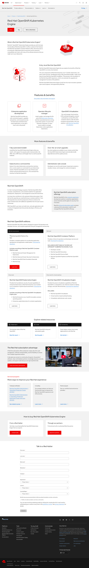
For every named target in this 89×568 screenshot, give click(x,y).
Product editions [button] (18, 8)
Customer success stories (64, 543)
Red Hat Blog (36, 561)
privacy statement (59, 504)
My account (18, 530)
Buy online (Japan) (34, 531)
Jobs (75, 545)
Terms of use (17, 565)
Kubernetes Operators (47, 118)
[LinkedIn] (60, 520)
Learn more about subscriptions (17, 365)
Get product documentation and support (44, 98)
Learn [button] (43, 8)
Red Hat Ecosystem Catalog (22, 537)
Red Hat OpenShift (7, 8)
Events (18, 561)
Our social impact (77, 543)
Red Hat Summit (59, 561)
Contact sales (15, 432)
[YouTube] (63, 520)
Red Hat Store (33, 530)
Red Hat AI (4, 528)
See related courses (15, 404)
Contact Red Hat (29, 561)
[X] (69, 520)
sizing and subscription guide (66, 205)
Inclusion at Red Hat (43, 561)
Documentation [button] (29, 8)
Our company (62, 538)
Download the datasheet (57, 241)
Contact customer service (50, 530)
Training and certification (21, 528)
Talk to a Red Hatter (30, 29)
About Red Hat (9, 561)
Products (14, 16)
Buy (19, 29)
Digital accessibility (35, 565)
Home (8, 16)
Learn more (14, 267)
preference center (47, 504)
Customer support (20, 531)
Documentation (19, 539)
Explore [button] (37, 8)
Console (32, 533)
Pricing (83, 8)
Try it (11, 29)
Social (46, 533)
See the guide (38, 335)
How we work (62, 541)
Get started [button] (51, 8)
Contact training (48, 531)
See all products (5, 537)
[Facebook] (66, 520)
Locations (22, 561)
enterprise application (73, 197)
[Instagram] (72, 520)
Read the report (14, 335)
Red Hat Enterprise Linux (7, 530)
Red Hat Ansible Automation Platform (7, 534)
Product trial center (35, 528)
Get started (63, 335)
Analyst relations (62, 545)
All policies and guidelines (25, 565)
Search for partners (54, 432)
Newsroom (76, 538)
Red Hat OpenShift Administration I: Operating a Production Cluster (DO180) (19, 390)
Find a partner (19, 535)
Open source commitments (79, 541)
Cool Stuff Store (52, 561)
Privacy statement (10, 565)
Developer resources (20, 533)
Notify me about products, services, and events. (33, 499)
